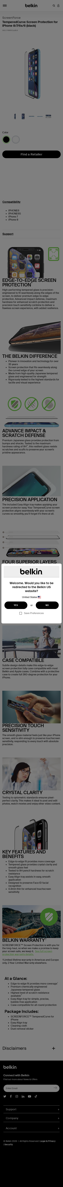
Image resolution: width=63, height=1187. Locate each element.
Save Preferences (34, 613)
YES (16, 605)
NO (47, 605)
